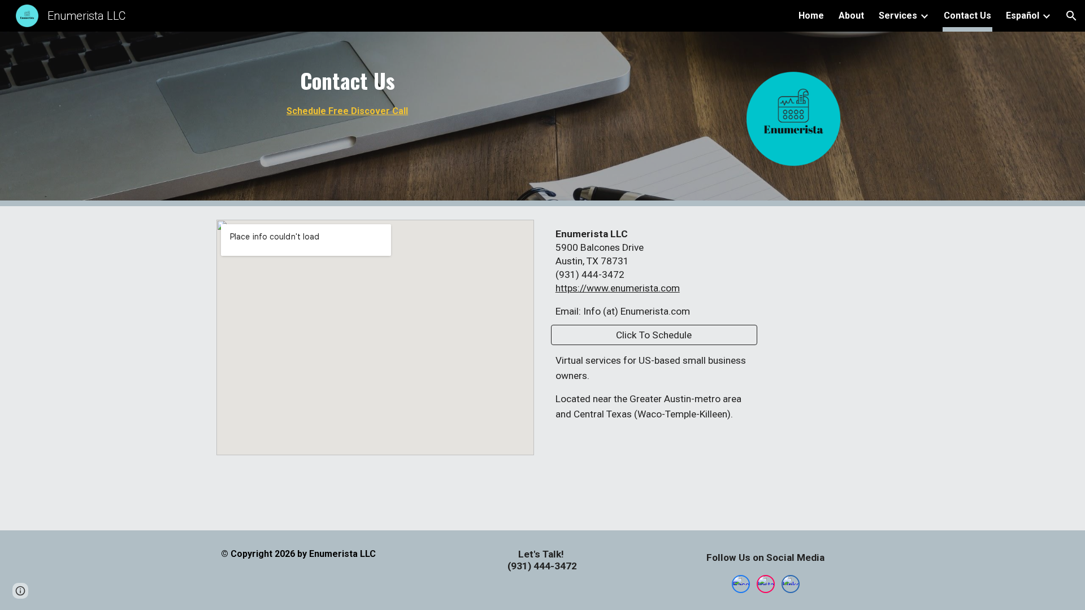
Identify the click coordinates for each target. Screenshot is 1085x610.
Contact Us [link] (967, 15)
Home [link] (811, 15)
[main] (347, 93)
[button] (1071, 15)
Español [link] (1022, 15)
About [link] (851, 15)
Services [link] (898, 15)
